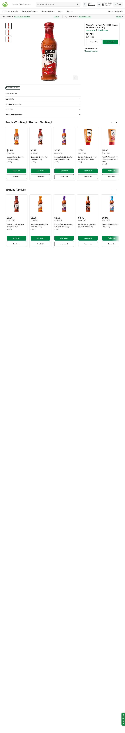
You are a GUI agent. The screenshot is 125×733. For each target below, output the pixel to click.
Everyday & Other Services (21, 4)
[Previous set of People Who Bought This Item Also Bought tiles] (111, 122)
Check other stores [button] (91, 51)
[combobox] (58, 4)
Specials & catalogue (29, 11)
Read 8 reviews (103, 30)
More (69, 11)
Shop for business (114, 11)
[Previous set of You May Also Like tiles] (111, 190)
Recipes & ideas (47, 11)
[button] (8, 25)
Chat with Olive (123, 719)
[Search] (78, 4)
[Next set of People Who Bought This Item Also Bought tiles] (116, 122)
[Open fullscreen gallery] (75, 77)
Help (59, 11)
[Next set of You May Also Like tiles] (116, 190)
